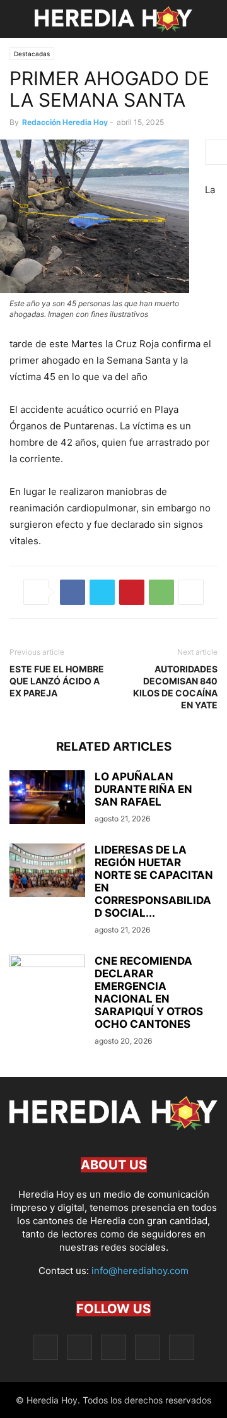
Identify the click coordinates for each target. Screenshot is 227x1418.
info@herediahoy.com (140, 1271)
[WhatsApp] (161, 592)
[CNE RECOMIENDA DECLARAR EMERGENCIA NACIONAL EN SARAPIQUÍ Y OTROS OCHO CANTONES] (47, 983)
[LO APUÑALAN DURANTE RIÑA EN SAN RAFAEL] (47, 798)
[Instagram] (79, 1347)
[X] (102, 592)
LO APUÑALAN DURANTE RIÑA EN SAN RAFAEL (143, 789)
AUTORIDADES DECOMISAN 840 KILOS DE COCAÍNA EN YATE (175, 687)
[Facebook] (72, 592)
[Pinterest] (131, 592)
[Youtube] (181, 1347)
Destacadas (32, 53)
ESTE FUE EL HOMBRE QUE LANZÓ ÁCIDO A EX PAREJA (56, 681)
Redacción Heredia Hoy (65, 122)
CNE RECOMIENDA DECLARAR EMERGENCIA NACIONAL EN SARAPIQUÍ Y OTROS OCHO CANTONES (149, 992)
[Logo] (113, 1127)
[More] (191, 592)
